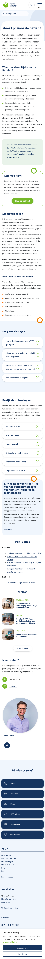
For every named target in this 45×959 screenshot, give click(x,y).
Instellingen (22, 954)
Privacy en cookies (8, 877)
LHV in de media (7, 865)
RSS (2, 871)
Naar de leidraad (22, 200)
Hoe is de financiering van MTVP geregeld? (20, 343)
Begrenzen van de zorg (16, 461)
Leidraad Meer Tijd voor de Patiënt (21, 583)
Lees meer (8, 529)
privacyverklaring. (10, 942)
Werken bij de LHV (8, 858)
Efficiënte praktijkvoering (17, 453)
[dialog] (22, 944)
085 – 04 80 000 (10, 925)
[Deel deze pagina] (7, 745)
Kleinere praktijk (13, 426)
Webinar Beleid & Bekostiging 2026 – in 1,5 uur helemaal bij (26, 605)
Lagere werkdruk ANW (15, 470)
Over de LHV (6, 855)
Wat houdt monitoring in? (17, 377)
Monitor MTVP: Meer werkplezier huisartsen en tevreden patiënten (25, 621)
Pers (3, 868)
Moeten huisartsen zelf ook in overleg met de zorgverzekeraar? (20, 367)
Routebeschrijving (11, 908)
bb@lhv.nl (13, 686)
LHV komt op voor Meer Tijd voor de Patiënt (24, 553)
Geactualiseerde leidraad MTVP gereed (26, 635)
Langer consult (12, 444)
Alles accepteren (22, 948)
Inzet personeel (13, 435)
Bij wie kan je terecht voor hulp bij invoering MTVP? (20, 355)
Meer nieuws (22, 648)
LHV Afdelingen (7, 861)
